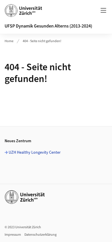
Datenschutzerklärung (40, 234)
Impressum (13, 234)
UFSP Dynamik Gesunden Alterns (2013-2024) (48, 26)
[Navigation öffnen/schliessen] (103, 10)
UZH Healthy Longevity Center (35, 152)
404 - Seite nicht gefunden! (42, 41)
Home (9, 41)
